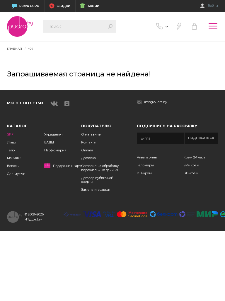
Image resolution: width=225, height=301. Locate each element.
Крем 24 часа (194, 157)
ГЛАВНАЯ (14, 49)
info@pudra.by (155, 102)
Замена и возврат (95, 190)
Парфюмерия (55, 150)
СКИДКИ (63, 6)
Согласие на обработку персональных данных (100, 168)
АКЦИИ (93, 6)
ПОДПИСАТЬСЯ (201, 138)
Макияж (14, 158)
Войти (213, 6)
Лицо (11, 142)
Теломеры (145, 165)
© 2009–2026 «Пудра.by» (34, 216)
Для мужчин (17, 174)
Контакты (88, 142)
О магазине (91, 134)
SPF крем (191, 165)
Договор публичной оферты (97, 180)
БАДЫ (49, 142)
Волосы (13, 166)
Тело (11, 150)
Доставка (88, 158)
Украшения (54, 134)
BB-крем (144, 173)
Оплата (87, 150)
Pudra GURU (29, 6)
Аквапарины (147, 157)
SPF (10, 134)
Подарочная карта (67, 166)
